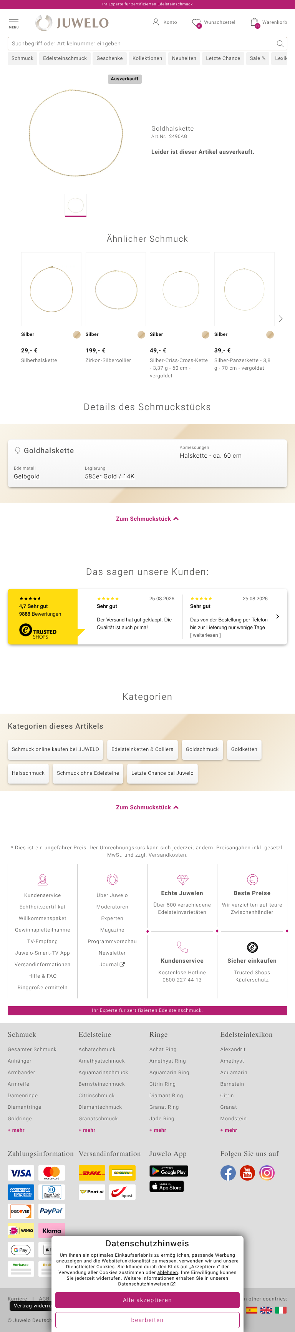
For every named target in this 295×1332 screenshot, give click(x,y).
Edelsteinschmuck (65, 58)
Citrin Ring (162, 1084)
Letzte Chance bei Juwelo (162, 773)
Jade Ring (161, 1119)
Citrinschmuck (97, 1095)
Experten (112, 918)
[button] (13, 23)
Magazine (112, 930)
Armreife (19, 1084)
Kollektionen (147, 58)
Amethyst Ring (167, 1061)
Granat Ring (164, 1107)
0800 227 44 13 (182, 980)
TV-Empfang (42, 941)
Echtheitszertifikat (43, 907)
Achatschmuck (97, 1049)
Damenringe (23, 1095)
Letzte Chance (223, 58)
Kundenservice (42, 895)
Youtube (247, 1173)
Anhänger (19, 1061)
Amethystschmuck (102, 1061)
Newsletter (112, 953)
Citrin (227, 1095)
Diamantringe (24, 1107)
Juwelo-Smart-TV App (42, 953)
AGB (44, 1299)
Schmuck (22, 58)
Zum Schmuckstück (143, 519)
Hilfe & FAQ (42, 976)
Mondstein (233, 1119)
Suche (280, 43)
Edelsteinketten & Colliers (142, 749)
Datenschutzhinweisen (143, 1284)
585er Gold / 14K (109, 476)
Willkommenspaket (42, 918)
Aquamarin (234, 1072)
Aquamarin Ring (169, 1072)
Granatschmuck (98, 1119)
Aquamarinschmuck (104, 1072)
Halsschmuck (28, 773)
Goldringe (20, 1119)
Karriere (17, 1299)
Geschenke (109, 58)
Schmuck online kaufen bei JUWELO (55, 749)
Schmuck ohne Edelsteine (88, 773)
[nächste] (279, 318)
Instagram (267, 1173)
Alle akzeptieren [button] (147, 1300)
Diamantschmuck (100, 1107)
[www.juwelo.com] (266, 1310)
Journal (109, 964)
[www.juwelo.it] (281, 1310)
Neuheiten (184, 58)
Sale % (258, 58)
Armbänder (21, 1072)
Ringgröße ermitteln (43, 988)
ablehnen (167, 1272)
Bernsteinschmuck (102, 1084)
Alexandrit (233, 1049)
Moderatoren (112, 907)
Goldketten (244, 749)
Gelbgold (27, 476)
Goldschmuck (202, 749)
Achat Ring (163, 1049)
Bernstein (232, 1084)
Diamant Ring (166, 1095)
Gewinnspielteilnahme (42, 930)
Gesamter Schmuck (32, 1049)
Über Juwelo (112, 895)
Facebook (228, 1173)
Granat (228, 1107)
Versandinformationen (43, 964)
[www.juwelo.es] (251, 1310)
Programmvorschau (112, 941)
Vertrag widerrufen (37, 1306)
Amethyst (232, 1061)
